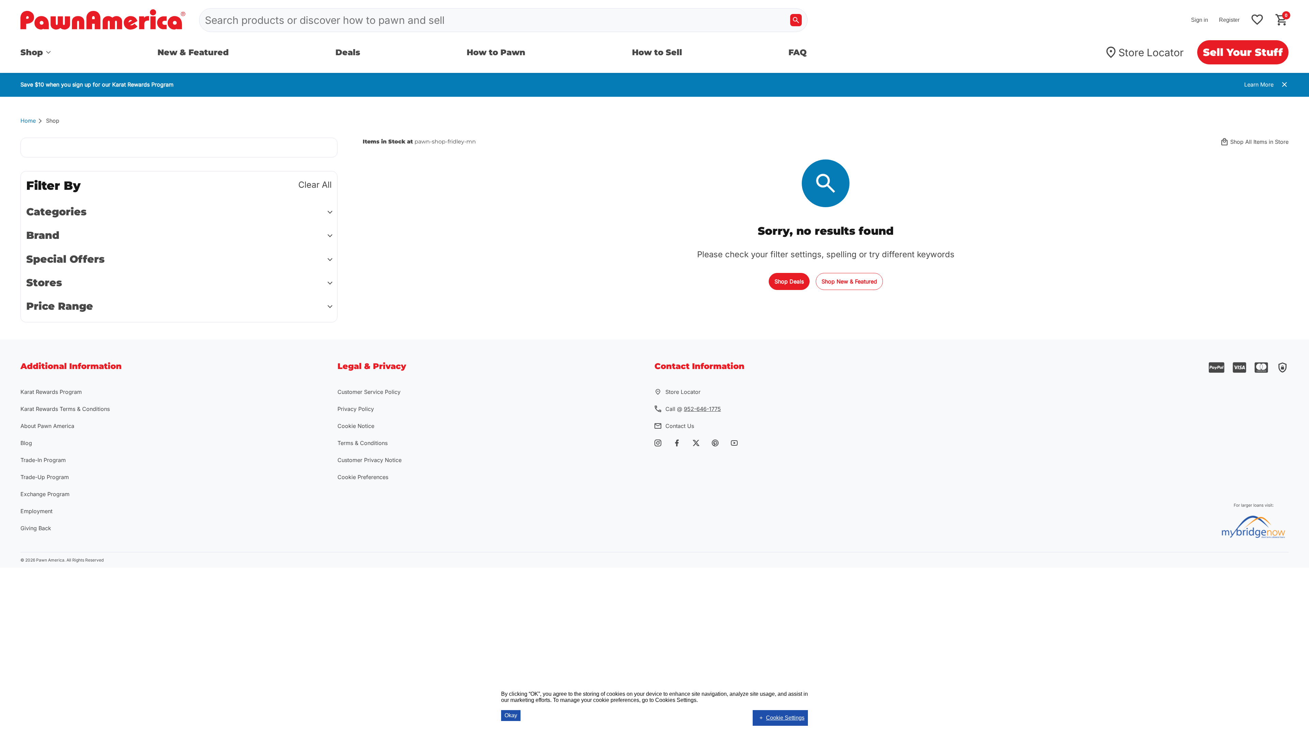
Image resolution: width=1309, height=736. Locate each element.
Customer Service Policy (369, 391)
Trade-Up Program (44, 477)
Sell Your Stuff (1243, 52)
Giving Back (35, 528)
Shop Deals (789, 281)
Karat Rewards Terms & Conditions (65, 408)
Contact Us (679, 426)
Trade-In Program (43, 460)
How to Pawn (496, 52)
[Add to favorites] (1257, 20)
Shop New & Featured (849, 281)
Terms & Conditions (362, 443)
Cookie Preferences (362, 477)
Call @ (693, 408)
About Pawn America (47, 426)
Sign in (1199, 20)
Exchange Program (45, 494)
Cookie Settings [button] (785, 718)
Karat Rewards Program (51, 391)
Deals (347, 52)
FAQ (797, 52)
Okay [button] (511, 715)
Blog (26, 443)
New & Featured (193, 52)
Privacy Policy (355, 408)
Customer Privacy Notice (369, 460)
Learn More (1259, 84)
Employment (36, 511)
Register (1229, 20)
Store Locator (1151, 52)
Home (28, 120)
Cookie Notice (355, 426)
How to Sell (657, 52)
